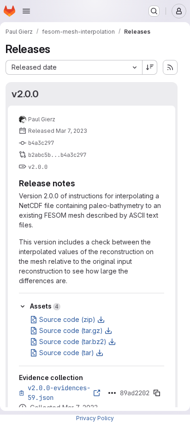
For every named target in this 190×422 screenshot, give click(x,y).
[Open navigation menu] (26, 11)
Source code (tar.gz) (71, 330)
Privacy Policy (95, 418)
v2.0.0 (25, 94)
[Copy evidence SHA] (156, 393)
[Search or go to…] (154, 11)
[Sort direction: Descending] (149, 67)
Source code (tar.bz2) (73, 341)
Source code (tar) (66, 353)
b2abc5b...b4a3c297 (57, 155)
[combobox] (74, 67)
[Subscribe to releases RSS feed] (170, 67)
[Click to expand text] (112, 393)
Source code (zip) (67, 319)
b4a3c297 (41, 143)
